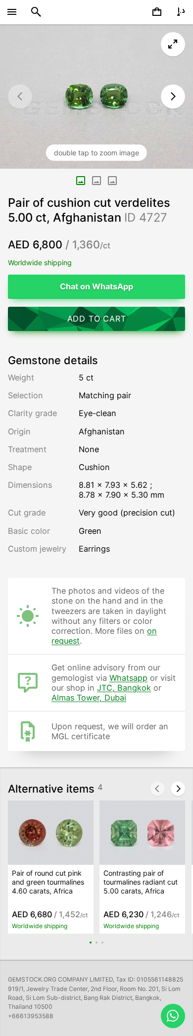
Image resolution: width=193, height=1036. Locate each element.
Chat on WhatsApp (96, 286)
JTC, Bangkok (124, 688)
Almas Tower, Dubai (88, 698)
